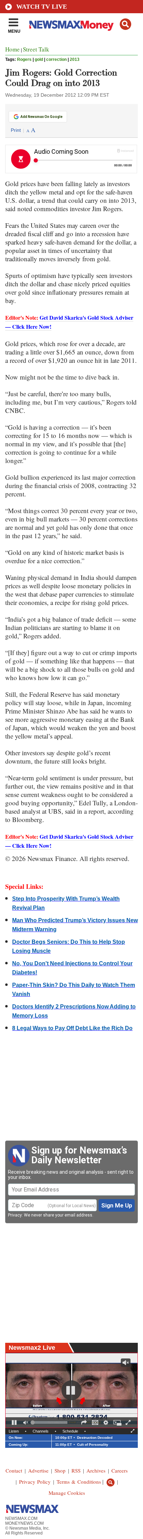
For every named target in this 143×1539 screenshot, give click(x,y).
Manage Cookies (67, 1492)
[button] (125, 24)
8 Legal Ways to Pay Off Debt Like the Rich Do (72, 1028)
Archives (96, 1470)
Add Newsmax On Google (41, 117)
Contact (14, 1470)
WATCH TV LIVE (41, 6)
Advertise (38, 1470)
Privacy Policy (35, 1481)
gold (39, 59)
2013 (74, 59)
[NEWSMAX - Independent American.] (71, 25)
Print (16, 130)
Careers (119, 1470)
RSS (76, 1470)
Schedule (70, 1431)
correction (56, 59)
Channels (41, 1431)
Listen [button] (14, 1431)
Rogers (24, 59)
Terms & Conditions (79, 1481)
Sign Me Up (116, 1205)
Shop (60, 1470)
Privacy (15, 1215)
